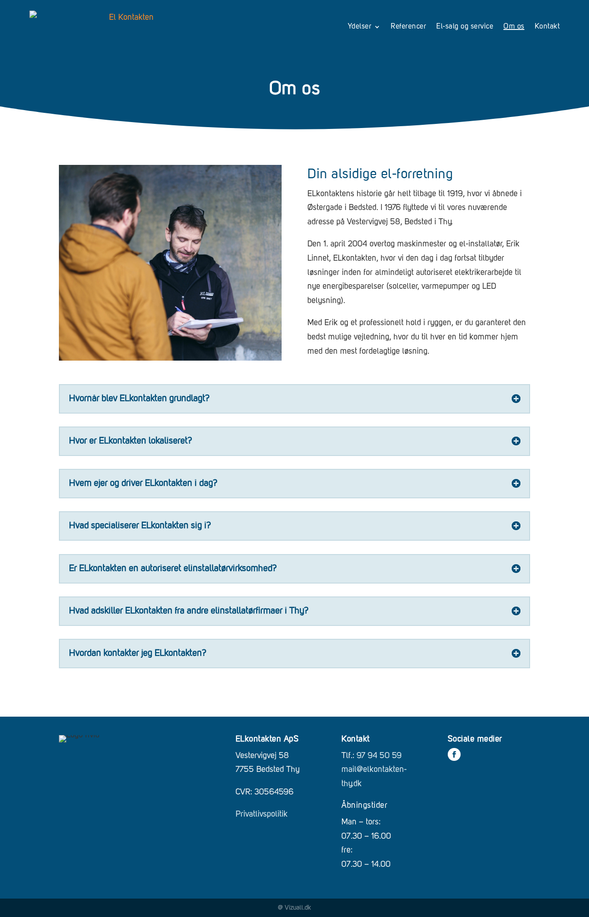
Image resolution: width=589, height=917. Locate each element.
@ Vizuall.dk (294, 908)
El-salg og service (464, 26)
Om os (514, 26)
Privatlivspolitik (262, 814)
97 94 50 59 (379, 756)
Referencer (408, 26)
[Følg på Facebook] (454, 754)
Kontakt (547, 26)
